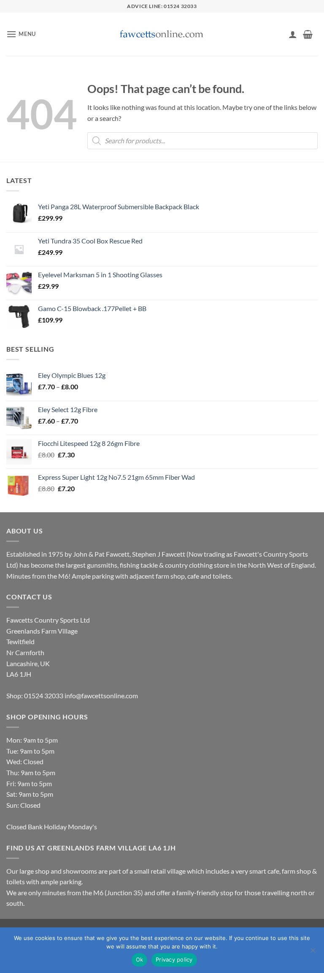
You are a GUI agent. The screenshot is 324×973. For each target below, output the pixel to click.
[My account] (293, 34)
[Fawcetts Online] (162, 34)
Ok (139, 959)
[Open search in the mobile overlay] (202, 140)
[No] (313, 952)
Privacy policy (174, 959)
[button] (21, 34)
